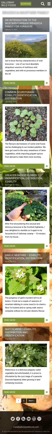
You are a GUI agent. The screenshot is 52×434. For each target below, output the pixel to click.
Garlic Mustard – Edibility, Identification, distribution (23, 257)
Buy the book (26, 4)
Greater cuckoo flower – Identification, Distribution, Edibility (24, 178)
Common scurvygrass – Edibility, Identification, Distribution (21, 95)
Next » (31, 401)
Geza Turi (46, 431)
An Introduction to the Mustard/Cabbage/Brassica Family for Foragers (23, 23)
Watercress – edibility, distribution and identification (20, 332)
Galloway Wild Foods (8, 4)
